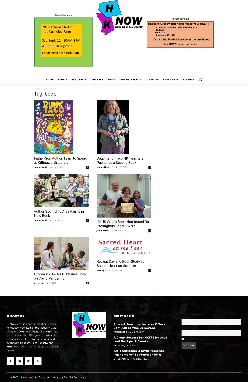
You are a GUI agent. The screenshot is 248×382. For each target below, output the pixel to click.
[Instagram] (19, 361)
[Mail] (28, 361)
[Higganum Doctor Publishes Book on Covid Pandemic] (61, 253)
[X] (38, 361)
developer (39, 283)
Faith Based (120, 332)
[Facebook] (10, 361)
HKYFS (117, 345)
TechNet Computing (75, 377)
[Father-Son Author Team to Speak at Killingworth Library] (61, 127)
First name (187, 317)
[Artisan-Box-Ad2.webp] (63, 42)
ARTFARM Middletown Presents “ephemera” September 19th (139, 352)
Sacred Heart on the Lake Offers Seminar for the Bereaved (139, 326)
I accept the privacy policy (200, 339)
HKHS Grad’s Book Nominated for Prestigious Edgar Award (123, 224)
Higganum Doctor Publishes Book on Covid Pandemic (60, 276)
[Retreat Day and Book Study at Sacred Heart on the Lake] (124, 247)
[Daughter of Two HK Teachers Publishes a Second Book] (124, 127)
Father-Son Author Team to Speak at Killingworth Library (60, 160)
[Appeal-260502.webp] (180, 34)
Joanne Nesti (40, 167)
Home (37, 88)
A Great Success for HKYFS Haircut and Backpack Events (140, 339)
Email (184, 328)
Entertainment (123, 359)
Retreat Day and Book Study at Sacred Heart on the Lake (120, 263)
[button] (201, 79)
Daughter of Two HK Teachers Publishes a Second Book (120, 160)
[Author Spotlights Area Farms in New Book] (61, 190)
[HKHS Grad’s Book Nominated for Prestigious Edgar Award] (124, 196)
